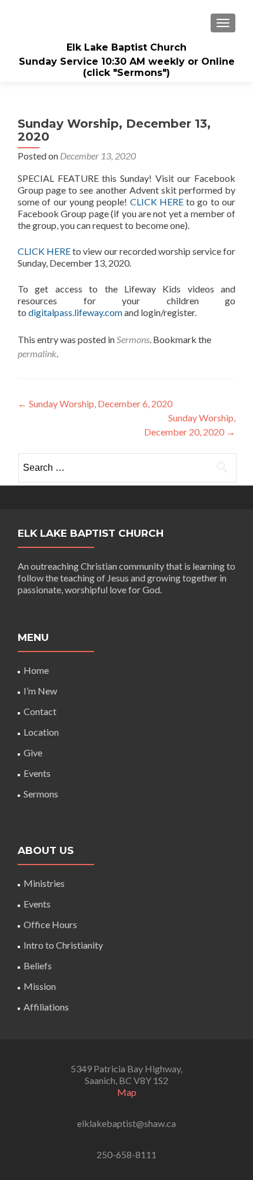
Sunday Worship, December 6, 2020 (95, 403)
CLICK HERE (157, 201)
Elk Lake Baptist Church (126, 47)
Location (41, 731)
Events (37, 773)
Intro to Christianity (63, 944)
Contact (40, 711)
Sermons (132, 339)
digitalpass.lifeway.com (75, 312)
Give (33, 752)
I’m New (40, 690)
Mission (40, 986)
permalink (37, 353)
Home (36, 670)
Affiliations (46, 1006)
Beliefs (38, 965)
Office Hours (50, 924)
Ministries (44, 883)
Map (127, 1092)
